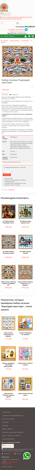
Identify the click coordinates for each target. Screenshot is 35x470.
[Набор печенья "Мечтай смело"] (25, 383)
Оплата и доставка (8, 419)
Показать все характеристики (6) (11, 162)
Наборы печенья (14, 40)
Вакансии (5, 422)
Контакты (5, 425)
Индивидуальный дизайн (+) (15, 167)
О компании (6, 412)
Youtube (19, 453)
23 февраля (11, 189)
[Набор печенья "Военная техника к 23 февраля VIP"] (8, 272)
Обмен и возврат (7, 429)
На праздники (24, 40)
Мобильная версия (8, 439)
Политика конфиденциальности (12, 415)
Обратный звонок (23, 33)
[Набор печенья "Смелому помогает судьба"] (8, 383)
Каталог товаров (8, 36)
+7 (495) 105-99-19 (15, 29)
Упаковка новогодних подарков (12, 432)
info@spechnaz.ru (13, 33)
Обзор (6, 94)
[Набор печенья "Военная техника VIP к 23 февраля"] (25, 272)
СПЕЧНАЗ (5, 40)
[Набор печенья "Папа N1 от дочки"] (25, 353)
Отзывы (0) (14, 94)
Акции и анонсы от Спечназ (11, 435)
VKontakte (7, 453)
